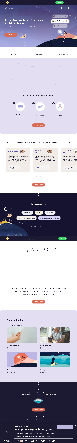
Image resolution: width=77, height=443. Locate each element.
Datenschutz (38, 419)
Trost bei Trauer (12, 370)
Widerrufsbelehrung (47, 419)
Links (44, 416)
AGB (27, 419)
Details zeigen (59, 440)
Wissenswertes (45, 345)
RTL (59, 288)
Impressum (32, 419)
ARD (11, 288)
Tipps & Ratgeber (13, 345)
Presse (49, 416)
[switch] (32, 441)
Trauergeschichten (46, 370)
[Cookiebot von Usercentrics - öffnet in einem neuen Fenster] (7, 441)
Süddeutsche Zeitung (39, 288)
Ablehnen (65, 430)
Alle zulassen (64, 426)
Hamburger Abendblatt (40, 291)
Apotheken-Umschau (22, 291)
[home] (9, 8)
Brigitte (52, 288)
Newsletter (38, 416)
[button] (70, 8)
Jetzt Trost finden (10, 34)
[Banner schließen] (75, 425)
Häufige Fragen (30, 416)
